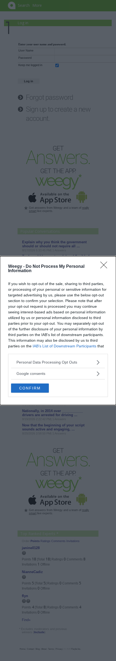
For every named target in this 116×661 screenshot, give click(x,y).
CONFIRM (30, 388)
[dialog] (58, 330)
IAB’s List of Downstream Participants (64, 346)
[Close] (105, 267)
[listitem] (58, 362)
